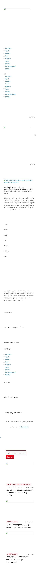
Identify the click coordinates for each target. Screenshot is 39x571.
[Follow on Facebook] (25, 28)
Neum (30, 191)
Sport (7, 56)
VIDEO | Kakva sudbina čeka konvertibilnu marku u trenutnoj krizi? (18, 188)
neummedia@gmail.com (14, 327)
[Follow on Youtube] (29, 28)
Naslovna (8, 48)
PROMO (8, 69)
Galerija (7, 64)
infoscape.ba (24, 427)
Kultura (17, 484)
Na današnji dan (10, 66)
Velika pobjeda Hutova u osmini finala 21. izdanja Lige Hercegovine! (18, 559)
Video (7, 61)
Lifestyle (8, 58)
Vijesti (7, 51)
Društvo (7, 53)
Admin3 (8, 191)
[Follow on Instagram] (33, 28)
